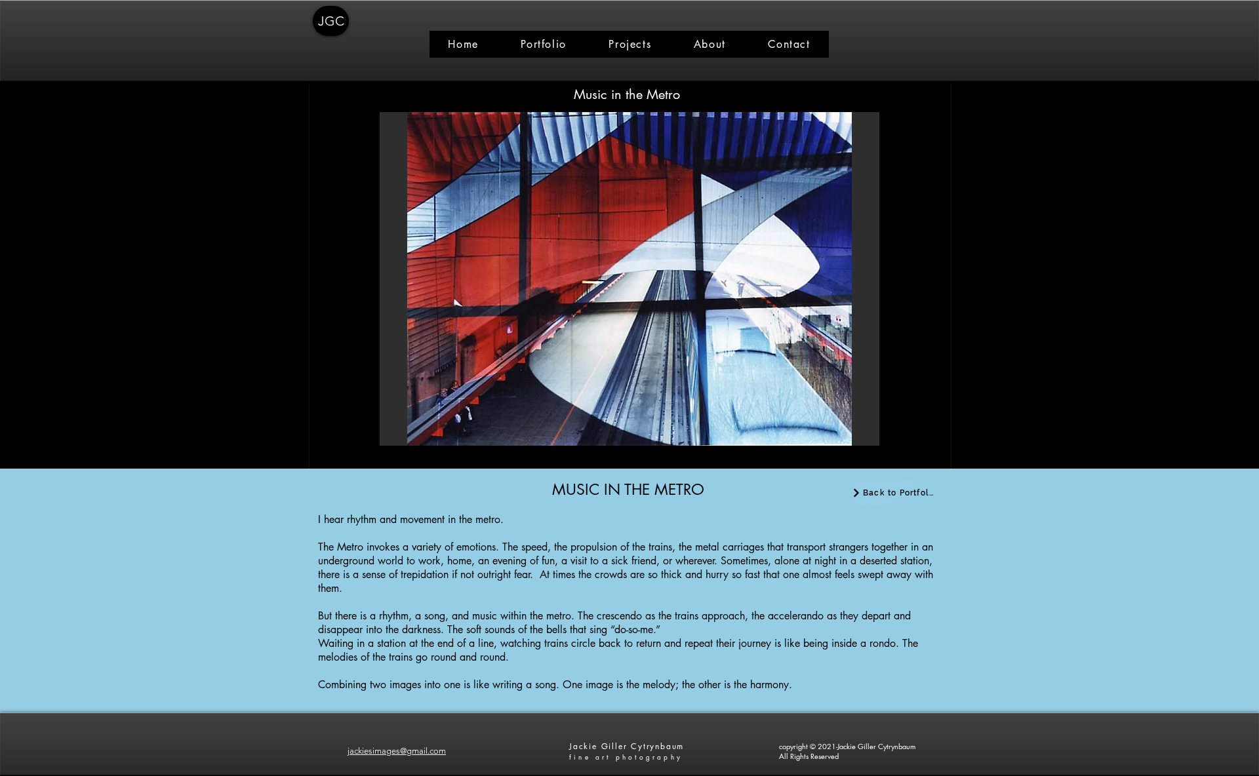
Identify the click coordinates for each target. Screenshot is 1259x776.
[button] (629, 279)
